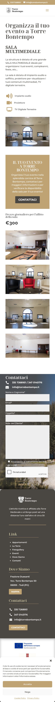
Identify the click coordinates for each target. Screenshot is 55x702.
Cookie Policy (20, 698)
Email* (9, 402)
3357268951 (15, 2)
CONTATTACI (27, 199)
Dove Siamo (18, 557)
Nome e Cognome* (15, 392)
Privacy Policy (33, 698)
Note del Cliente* (14, 423)
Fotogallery (18, 549)
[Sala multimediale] (28, 259)
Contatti (16, 560)
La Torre (16, 546)
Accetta (27, 684)
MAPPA (15, 591)
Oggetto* (10, 413)
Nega (27, 692)
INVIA (22, 484)
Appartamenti (19, 542)
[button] (50, 660)
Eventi (15, 553)
